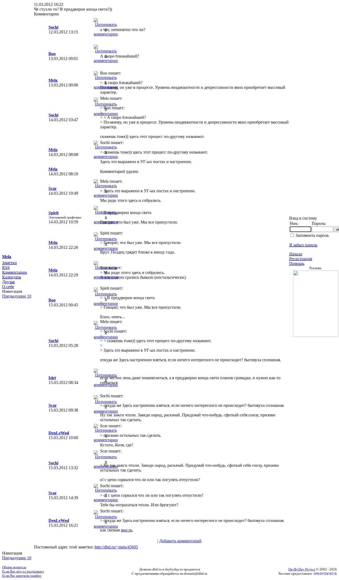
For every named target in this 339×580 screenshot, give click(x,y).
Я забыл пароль (303, 245)
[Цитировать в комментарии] (106, 34)
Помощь (296, 263)
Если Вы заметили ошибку (22, 576)
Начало (295, 254)
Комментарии (14, 272)
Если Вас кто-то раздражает (23, 571)
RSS (6, 267)
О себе (8, 286)
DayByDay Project (301, 569)
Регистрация (300, 258)
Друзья (8, 282)
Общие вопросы (14, 567)
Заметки (9, 262)
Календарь (11, 277)
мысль (126, 530)
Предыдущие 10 (16, 296)
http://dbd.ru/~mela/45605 (116, 547)
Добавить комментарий (180, 541)
